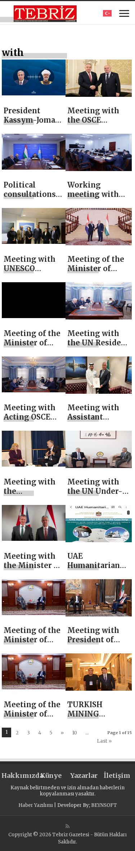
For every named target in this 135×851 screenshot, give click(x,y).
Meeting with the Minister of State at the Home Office (33, 570)
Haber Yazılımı (35, 805)
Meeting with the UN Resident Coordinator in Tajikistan (98, 347)
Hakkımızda (18, 775)
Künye (51, 775)
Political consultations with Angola (30, 194)
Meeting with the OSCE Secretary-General (93, 124)
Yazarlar (84, 775)
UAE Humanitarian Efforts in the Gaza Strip (93, 570)
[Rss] (67, 826)
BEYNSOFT (104, 805)
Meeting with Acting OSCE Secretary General (29, 421)
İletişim (117, 775)
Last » (104, 741)
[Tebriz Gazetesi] (45, 12)
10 (74, 733)
